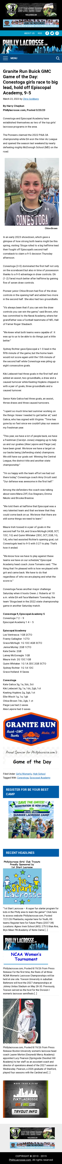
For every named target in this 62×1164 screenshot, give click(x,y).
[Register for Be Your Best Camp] (31, 819)
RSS (40, 33)
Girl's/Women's (24, 773)
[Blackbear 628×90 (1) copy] (31, 21)
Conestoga (23, 777)
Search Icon (58, 58)
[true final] (31, 4)
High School (39, 773)
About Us (29, 33)
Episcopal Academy (40, 777)
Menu (14, 58)
